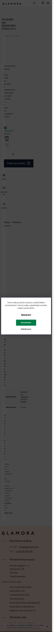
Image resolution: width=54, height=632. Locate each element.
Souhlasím (26, 323)
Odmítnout (26, 329)
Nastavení (26, 315)
